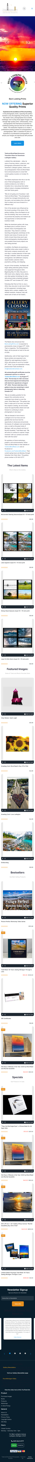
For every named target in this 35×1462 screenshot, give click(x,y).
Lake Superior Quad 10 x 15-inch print (13, 562)
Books (3, 1399)
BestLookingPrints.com (12, 344)
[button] (24, 8)
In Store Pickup (5, 1406)
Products (4, 1401)
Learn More (17, 143)
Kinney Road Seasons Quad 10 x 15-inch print (15, 611)
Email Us (20, 1445)
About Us (4, 1412)
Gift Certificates (6, 1018)
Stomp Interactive (30, 1457)
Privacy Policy (5, 1417)
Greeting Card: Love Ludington (10, 814)
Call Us (14, 1445)
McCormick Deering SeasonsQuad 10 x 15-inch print (17, 514)
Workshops (4, 1403)
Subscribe (18, 1304)
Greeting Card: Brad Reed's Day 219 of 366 (14, 766)
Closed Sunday (5, 1428)
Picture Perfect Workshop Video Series (13, 921)
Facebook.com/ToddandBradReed (15, 451)
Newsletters (4, 1415)
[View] (2, 510)
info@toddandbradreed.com (13, 369)
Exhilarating (5, 862)
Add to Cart (29, 510)
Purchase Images (6, 1396)
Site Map (4, 1421)
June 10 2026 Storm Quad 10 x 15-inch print (15, 659)
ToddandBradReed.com (12, 376)
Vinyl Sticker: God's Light (9, 718)
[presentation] (4, 1353)
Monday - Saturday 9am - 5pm (10, 1430)
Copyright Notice (6, 1419)
